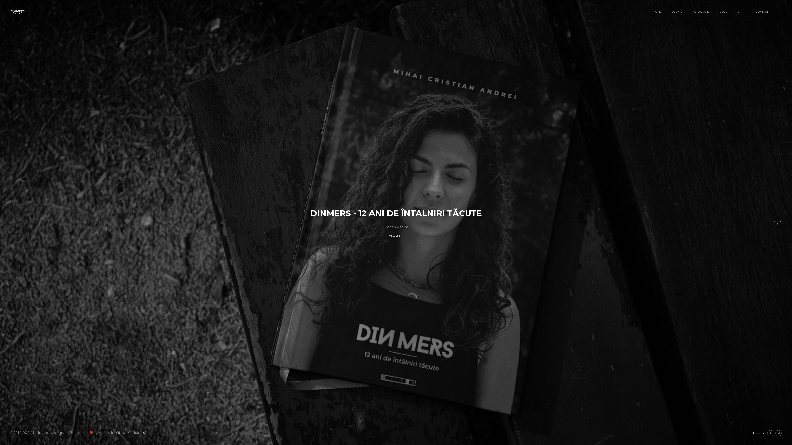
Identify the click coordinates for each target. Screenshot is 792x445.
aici (143, 433)
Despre (677, 11)
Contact (762, 11)
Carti (741, 11)
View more (396, 235)
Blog (723, 11)
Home (657, 11)
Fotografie (701, 11)
